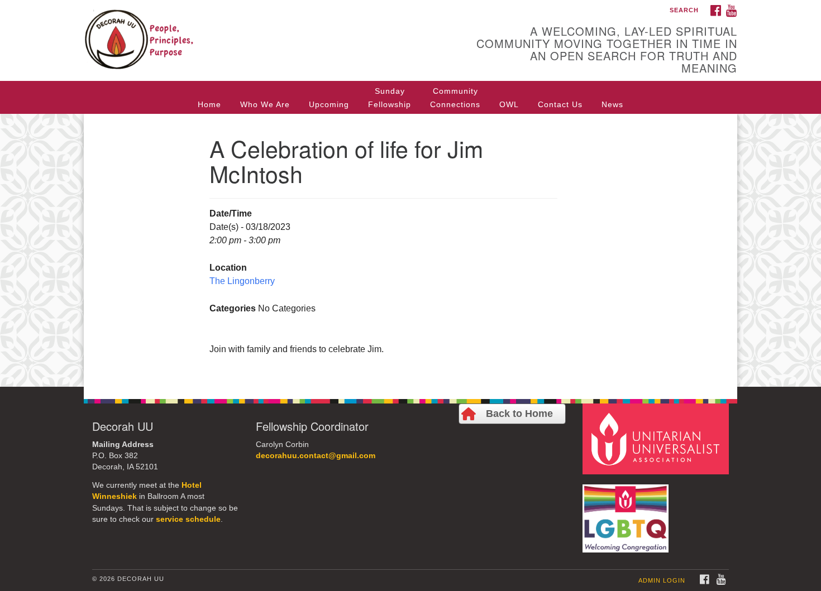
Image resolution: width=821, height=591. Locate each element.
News (612, 104)
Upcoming (329, 104)
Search (684, 10)
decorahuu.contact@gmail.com (315, 455)
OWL (509, 104)
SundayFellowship (389, 98)
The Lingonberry (242, 281)
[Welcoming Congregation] (627, 513)
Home (209, 104)
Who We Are (265, 104)
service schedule (188, 519)
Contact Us (560, 104)
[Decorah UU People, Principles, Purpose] (274, 30)
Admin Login (661, 580)
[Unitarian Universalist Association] (657, 438)
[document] (410, 250)
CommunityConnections (455, 98)
